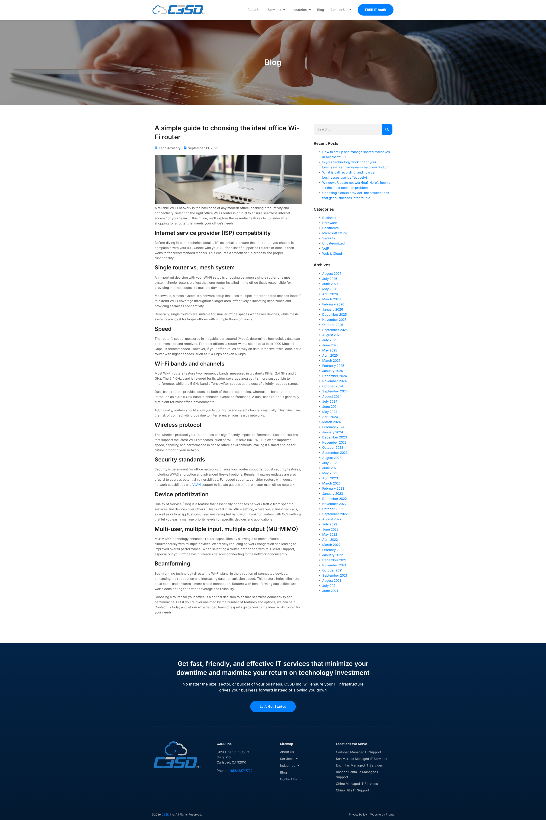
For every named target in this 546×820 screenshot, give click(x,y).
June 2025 (330, 345)
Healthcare (330, 228)
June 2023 (330, 468)
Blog (320, 10)
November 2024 (334, 381)
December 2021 (334, 560)
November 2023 (334, 442)
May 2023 (329, 473)
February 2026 (333, 304)
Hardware (329, 223)
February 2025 (333, 366)
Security (328, 238)
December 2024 (334, 376)
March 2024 (331, 422)
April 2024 (330, 417)
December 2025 (334, 314)
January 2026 (332, 309)
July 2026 (329, 279)
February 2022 (333, 550)
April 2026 (330, 294)
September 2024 (335, 391)
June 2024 (330, 407)
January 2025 (332, 371)
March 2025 (331, 361)
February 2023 (333, 488)
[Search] (387, 129)
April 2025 (330, 355)
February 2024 (333, 427)
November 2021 (334, 565)
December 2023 (334, 437)
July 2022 (329, 524)
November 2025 (334, 320)
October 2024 (332, 386)
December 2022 (334, 499)
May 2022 (329, 534)
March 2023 (331, 483)
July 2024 (329, 401)
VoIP (325, 248)
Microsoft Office (334, 233)
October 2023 (332, 447)
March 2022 (331, 545)
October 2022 (332, 509)
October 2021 (332, 570)
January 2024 (332, 432)
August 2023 (331, 458)
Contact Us (338, 10)
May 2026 (329, 289)
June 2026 (330, 284)
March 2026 (331, 299)
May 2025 (329, 350)
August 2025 (331, 335)
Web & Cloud (332, 254)
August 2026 (331, 274)
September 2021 (334, 575)
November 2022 (334, 504)
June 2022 (330, 529)
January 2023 (332, 494)
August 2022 (331, 519)
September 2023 (335, 453)
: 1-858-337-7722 (240, 771)
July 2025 (329, 340)
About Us (254, 10)
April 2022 (330, 540)
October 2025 (332, 325)
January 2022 (332, 555)
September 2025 (335, 330)
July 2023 (329, 463)
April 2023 (330, 478)
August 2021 (331, 580)
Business (329, 218)
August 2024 (332, 396)
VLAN (196, 485)
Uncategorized (333, 243)
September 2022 (335, 514)
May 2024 (329, 412)
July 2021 (329, 586)
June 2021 (330, 591)
